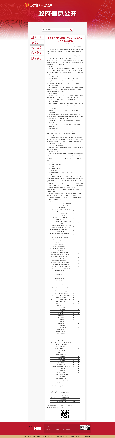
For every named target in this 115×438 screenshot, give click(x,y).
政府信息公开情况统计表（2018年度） (55, 407)
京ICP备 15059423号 (88, 436)
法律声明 (57, 429)
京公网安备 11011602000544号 (76, 436)
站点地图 (57, 426)
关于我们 (48, 426)
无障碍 (86, 5)
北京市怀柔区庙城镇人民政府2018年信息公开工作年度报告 (59, 405)
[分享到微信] (78, 46)
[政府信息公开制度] (37, 48)
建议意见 (48, 429)
